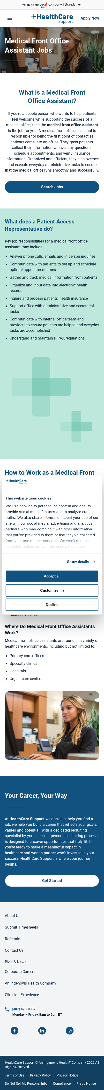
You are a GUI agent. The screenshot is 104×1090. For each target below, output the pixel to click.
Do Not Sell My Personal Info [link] (26, 1083)
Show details (78, 562)
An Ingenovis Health (55, 1062)
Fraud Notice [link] (86, 1083)
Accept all (52, 576)
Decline (52, 605)
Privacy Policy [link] (40, 1075)
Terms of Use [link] (14, 1075)
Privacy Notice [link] (67, 1075)
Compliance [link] (62, 1083)
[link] (52, 18)
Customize (49, 590)
